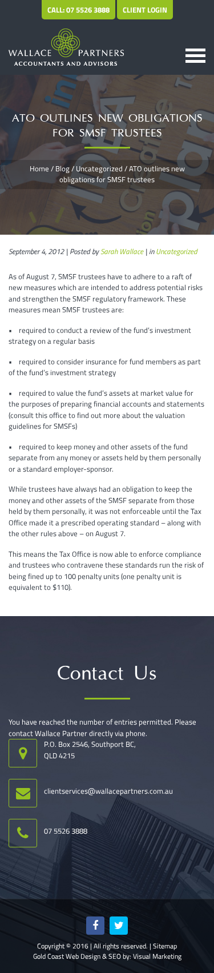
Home (39, 168)
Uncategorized (99, 168)
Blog (62, 168)
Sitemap (165, 946)
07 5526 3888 (65, 831)
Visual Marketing (157, 956)
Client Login (145, 9)
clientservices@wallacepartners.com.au (108, 791)
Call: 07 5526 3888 (78, 9)
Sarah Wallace (121, 251)
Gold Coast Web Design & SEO (77, 956)
